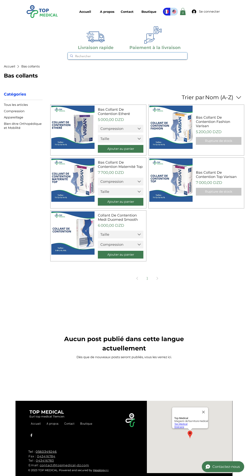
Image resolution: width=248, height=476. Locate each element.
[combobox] (120, 129)
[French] (166, 12)
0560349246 (46, 452)
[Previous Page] (137, 278)
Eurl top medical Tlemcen (46, 416)
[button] (149, 12)
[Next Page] (157, 278)
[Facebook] (31, 435)
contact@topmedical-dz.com (64, 465)
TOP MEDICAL (46, 412)
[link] (183, 11)
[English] (174, 12)
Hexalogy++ (101, 470)
